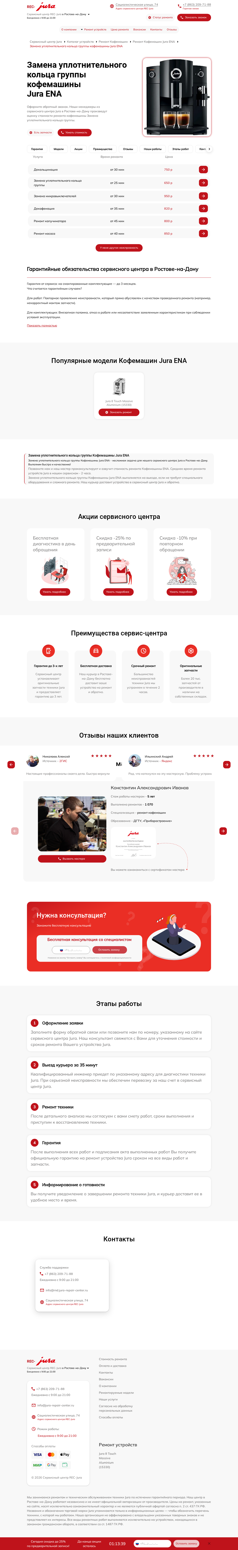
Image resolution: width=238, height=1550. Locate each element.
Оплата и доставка (112, 1366)
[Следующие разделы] (209, 149)
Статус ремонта (163, 17)
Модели (59, 149)
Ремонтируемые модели (116, 1392)
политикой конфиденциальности (116, 958)
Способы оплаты (111, 1417)
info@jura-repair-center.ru (55, 1405)
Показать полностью (42, 325)
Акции (78, 149)
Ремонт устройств (95, 29)
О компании (68, 29)
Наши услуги (108, 1399)
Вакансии (139, 29)
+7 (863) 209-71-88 (197, 4)
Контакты (156, 29)
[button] (11, 764)
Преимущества (102, 149)
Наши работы (153, 149)
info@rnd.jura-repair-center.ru (67, 1290)
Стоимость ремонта (113, 1359)
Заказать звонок (196, 17)
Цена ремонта (120, 29)
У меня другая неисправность (119, 247)
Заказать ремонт (121, 412)
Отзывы (172, 29)
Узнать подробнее (54, 591)
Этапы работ (180, 149)
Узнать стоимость (76, 132)
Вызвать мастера (74, 858)
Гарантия (37, 149)
